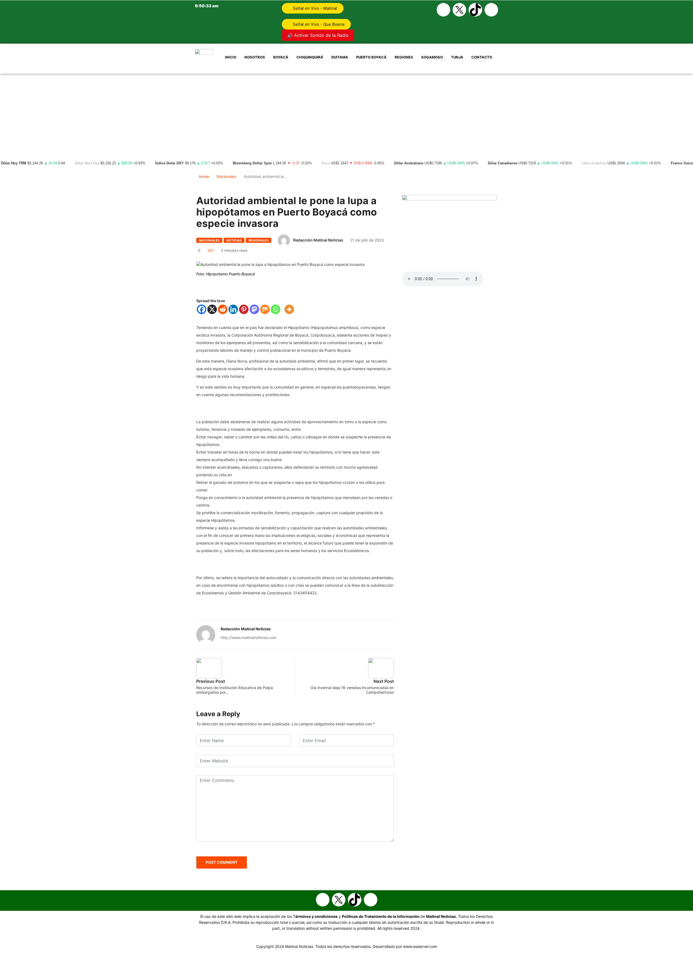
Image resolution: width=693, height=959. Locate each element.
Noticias (234, 240)
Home (204, 176)
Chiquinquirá (309, 57)
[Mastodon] (254, 309)
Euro (326, 163)
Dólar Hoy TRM (13, 163)
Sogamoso (432, 57)
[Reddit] (222, 309)
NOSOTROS (254, 57)
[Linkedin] (233, 309)
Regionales (259, 240)
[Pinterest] (244, 309)
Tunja (457, 57)
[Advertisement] (346, 114)
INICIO (230, 57)
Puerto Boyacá (371, 57)
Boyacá (280, 57)
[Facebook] (443, 10)
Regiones (404, 57)
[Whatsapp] (491, 10)
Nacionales (226, 176)
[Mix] (265, 309)
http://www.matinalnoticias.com (248, 637)
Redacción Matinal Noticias (318, 240)
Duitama (339, 57)
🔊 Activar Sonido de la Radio (318, 35)
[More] (289, 309)
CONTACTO (481, 57)
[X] (212, 309)
